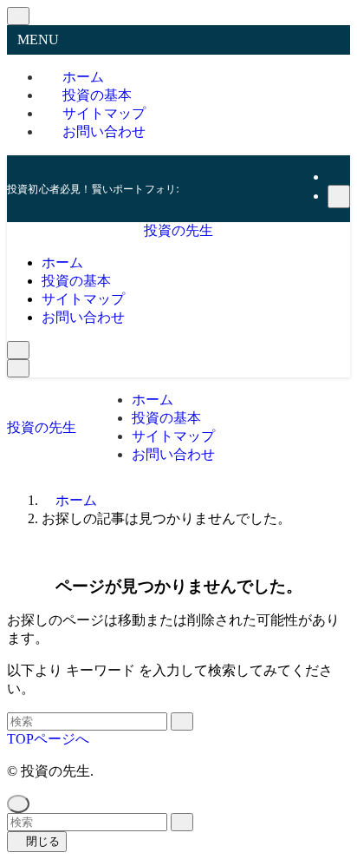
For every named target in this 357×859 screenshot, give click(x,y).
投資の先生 (178, 230)
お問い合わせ (104, 131)
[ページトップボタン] (18, 804)
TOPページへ (48, 738)
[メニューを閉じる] (18, 16)
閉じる (41, 841)
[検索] (339, 196)
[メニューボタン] (18, 368)
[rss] (338, 176)
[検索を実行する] (182, 721)
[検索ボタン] (18, 350)
